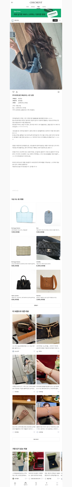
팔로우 (55, 20)
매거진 (33, 7)
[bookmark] (59, 92)
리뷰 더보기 (36, 439)
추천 (27, 7)
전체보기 (36, 305)
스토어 (44, 7)
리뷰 (38, 7)
